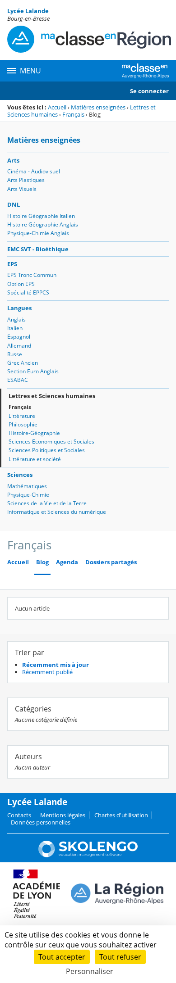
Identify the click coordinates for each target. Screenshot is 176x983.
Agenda (67, 562)
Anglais (16, 319)
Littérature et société (35, 459)
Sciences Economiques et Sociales (51, 441)
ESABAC (17, 380)
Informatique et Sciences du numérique (56, 512)
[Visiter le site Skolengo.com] (88, 855)
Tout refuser (120, 957)
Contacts (19, 815)
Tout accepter (61, 957)
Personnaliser (89, 971)
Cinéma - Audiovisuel (33, 171)
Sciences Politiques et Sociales (47, 450)
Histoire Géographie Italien (41, 216)
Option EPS (21, 284)
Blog (42, 562)
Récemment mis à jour (55, 664)
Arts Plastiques (26, 180)
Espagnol (18, 336)
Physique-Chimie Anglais (38, 233)
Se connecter (149, 91)
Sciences (19, 475)
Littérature (22, 416)
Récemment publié (47, 671)
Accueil (57, 107)
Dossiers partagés (111, 562)
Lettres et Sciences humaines (52, 396)
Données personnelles (40, 822)
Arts (13, 160)
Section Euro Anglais (33, 371)
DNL (13, 204)
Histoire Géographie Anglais (42, 224)
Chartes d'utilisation (121, 815)
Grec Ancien (22, 363)
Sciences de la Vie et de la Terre (47, 503)
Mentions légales (62, 815)
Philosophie (23, 424)
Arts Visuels (22, 189)
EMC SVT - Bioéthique (38, 249)
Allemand (19, 345)
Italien (15, 328)
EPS (12, 264)
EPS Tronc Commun (31, 275)
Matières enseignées (98, 107)
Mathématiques (27, 486)
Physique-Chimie (28, 494)
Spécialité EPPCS (28, 292)
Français (73, 114)
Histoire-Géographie (34, 433)
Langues (19, 308)
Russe (14, 354)
